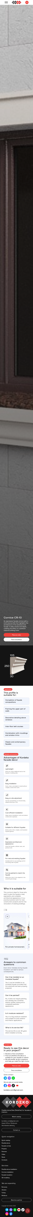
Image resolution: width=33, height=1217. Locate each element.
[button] (16, 1206)
